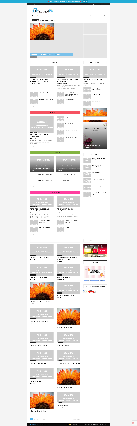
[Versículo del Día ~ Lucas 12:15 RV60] (87, 194)
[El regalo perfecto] (87, 174)
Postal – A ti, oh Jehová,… (38, 363)
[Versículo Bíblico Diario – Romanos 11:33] (87, 167)
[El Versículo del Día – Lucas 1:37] (95, 72)
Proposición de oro (96, 101)
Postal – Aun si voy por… (97, 186)
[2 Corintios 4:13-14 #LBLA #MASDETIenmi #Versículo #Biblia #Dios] (42, 72)
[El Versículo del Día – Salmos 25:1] (68, 355)
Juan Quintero (34, 56)
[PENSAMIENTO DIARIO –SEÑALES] (68, 201)
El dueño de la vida (36, 381)
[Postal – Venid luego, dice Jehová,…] (42, 313)
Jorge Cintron (33, 138)
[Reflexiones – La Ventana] (60, 132)
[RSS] (98, 4)
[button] (105, 16)
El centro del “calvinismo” (38, 345)
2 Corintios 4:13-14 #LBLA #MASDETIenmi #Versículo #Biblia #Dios (39, 81)
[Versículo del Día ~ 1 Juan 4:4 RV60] (60, 139)
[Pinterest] (96, 4)
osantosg (33, 170)
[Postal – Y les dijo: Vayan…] (34, 94)
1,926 (44, 419)
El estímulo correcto (63, 345)
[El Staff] (60, 229)
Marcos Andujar (60, 279)
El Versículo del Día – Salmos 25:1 (68, 363)
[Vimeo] (103, 4)
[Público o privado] (68, 397)
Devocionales (59, 342)
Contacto (83, 16)
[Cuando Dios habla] (60, 101)
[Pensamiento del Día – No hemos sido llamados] (68, 72)
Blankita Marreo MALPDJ (62, 83)
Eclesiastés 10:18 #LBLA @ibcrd (41, 169)
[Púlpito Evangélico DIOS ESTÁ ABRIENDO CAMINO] (87, 89)
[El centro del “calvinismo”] (42, 337)
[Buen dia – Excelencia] (60, 125)
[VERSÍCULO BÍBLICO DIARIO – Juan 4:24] (60, 222)
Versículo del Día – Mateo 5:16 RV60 (45, 180)
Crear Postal (44, 16)
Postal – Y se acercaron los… (98, 179)
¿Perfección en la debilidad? (69, 174)
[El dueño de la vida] (42, 373)
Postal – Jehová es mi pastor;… (67, 295)
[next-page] (33, 107)
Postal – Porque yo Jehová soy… (67, 169)
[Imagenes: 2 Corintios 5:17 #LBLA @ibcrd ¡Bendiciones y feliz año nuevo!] (60, 94)
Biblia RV (54, 16)
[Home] (32, 16)
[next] (104, 20)
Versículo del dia (64, 16)
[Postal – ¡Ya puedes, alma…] (87, 96)
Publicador (60, 170)
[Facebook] (91, 4)
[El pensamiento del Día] (68, 316)
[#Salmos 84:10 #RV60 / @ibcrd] (34, 101)
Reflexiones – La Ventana (71, 130)
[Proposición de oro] (87, 103)
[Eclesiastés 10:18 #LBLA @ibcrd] (42, 164)
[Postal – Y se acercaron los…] (87, 180)
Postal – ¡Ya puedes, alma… (98, 94)
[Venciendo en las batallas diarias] (56, 31)
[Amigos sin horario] (60, 118)
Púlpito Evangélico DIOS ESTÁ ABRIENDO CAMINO (67, 258)
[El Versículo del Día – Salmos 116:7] (42, 291)
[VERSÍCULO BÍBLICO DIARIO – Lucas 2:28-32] (42, 201)
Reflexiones (74, 16)
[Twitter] (101, 4)
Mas (89, 16)
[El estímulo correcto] (68, 337)
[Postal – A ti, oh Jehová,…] (42, 355)
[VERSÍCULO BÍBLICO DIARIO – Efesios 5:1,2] (87, 160)
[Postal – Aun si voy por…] (87, 187)
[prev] (102, 20)
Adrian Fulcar (33, 85)
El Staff (67, 227)
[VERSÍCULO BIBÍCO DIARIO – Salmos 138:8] (34, 222)
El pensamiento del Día (64, 327)
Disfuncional (66, 180)
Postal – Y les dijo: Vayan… (44, 92)
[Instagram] (94, 4)
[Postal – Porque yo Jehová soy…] (68, 164)
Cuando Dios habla (69, 99)
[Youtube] (105, 4)
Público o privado (62, 405)
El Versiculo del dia (34, 132)
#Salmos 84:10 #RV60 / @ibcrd (46, 99)
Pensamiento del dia (61, 77)
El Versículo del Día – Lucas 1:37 (48, 20)
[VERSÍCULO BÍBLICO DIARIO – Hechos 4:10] (42, 124)
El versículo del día (34, 424)
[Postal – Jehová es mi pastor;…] (68, 288)
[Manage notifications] (133, 423)
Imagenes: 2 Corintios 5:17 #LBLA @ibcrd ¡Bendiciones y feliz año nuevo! (71, 94)
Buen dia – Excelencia (70, 123)
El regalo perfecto (96, 172)
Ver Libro (85, 1)
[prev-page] (31, 107)
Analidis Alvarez (60, 329)
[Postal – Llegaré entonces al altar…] (34, 229)
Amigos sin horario (69, 117)
